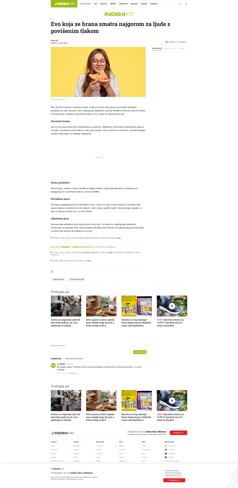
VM (53, 365)
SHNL (76, 457)
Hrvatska (54, 450)
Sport (113, 4)
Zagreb (53, 457)
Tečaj (144, 446)
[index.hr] (64, 3)
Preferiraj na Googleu (177, 42)
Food (98, 457)
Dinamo (76, 450)
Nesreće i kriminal (57, 461)
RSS (143, 461)
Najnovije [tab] (157, 48)
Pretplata (86, 4)
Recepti (122, 450)
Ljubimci (99, 453)
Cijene (144, 4)
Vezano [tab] (181, 48)
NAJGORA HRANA (58, 279)
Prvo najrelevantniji (73, 359)
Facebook (172, 446)
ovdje (110, 252)
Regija (53, 453)
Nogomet (77, 446)
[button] (54, 305)
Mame (98, 461)
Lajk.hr (121, 453)
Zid (95, 4)
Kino (143, 453)
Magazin (100, 442)
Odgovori (122, 461)
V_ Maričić (61, 364)
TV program (146, 450)
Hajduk (76, 453)
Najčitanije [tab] (170, 48)
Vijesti (103, 4)
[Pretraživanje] (185, 4)
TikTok (170, 457)
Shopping (99, 446)
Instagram (172, 453)
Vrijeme (145, 457)
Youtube (171, 450)
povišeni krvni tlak (76, 279)
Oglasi (134, 4)
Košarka (77, 461)
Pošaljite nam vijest (172, 461)
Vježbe (121, 457)
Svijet (53, 446)
